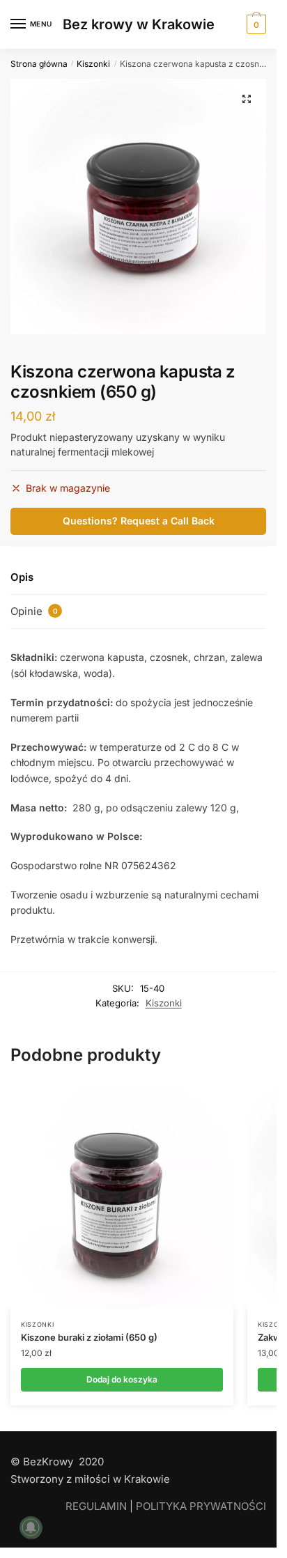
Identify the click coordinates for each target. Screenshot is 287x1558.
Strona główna (39, 64)
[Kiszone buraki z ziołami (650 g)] (121, 1197)
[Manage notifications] (31, 1527)
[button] (246, 98)
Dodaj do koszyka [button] (121, 1379)
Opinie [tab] (34, 611)
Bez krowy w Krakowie (139, 24)
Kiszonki (93, 64)
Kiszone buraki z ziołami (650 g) (89, 1337)
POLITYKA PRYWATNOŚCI (201, 1506)
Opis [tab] (21, 577)
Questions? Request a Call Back (139, 521)
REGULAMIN (96, 1506)
